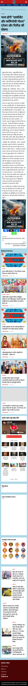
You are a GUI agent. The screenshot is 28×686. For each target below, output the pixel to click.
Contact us (4, 671)
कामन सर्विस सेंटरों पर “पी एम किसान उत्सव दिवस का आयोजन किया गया (14, 260)
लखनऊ (13, 569)
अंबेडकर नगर (23, 5)
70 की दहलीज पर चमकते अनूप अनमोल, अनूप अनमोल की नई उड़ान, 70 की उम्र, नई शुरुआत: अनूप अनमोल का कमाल (14, 394)
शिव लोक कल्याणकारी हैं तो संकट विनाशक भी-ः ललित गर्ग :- (13, 238)
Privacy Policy (4, 666)
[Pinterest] (22, 230)
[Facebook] (5, 230)
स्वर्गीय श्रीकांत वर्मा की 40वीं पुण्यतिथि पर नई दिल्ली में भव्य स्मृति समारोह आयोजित (14, 316)
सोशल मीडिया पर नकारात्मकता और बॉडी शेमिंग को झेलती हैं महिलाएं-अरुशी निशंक (15, 243)
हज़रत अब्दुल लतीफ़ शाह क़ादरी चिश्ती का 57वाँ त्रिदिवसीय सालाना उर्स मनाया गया (6, 650)
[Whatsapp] (14, 233)
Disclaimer (3, 674)
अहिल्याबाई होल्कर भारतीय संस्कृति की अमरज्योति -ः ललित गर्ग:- (14, 341)
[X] (11, 230)
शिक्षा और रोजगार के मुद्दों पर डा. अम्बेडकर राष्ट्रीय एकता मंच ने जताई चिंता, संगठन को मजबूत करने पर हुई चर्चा (6, 575)
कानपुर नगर (9, 5)
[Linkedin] (16, 230)
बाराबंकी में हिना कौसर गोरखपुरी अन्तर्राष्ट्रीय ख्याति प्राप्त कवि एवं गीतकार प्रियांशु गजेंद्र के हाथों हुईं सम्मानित (14, 367)
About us (3, 669)
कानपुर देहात (16, 5)
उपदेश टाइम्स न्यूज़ (5, 33)
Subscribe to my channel (15, 436)
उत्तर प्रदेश (2, 5)
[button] (16, 440)
